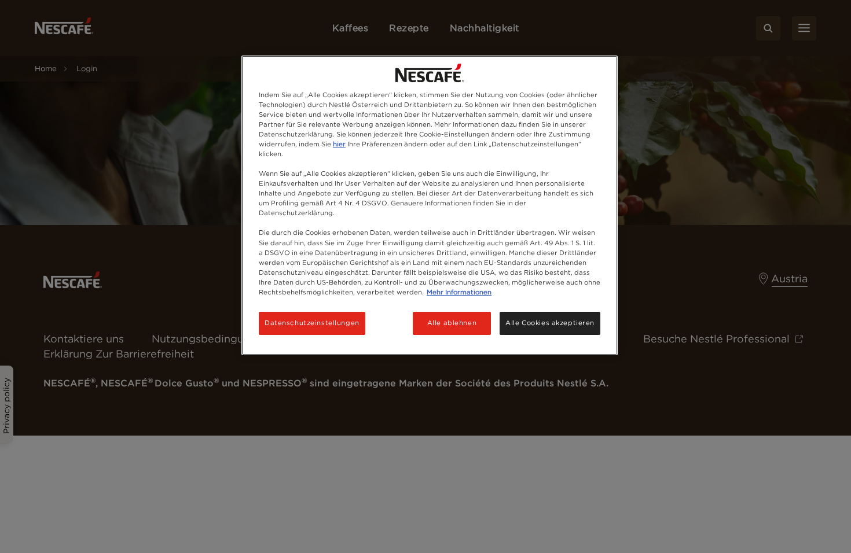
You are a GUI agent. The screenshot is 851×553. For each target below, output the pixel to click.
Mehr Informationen (459, 292)
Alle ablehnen (451, 323)
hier (339, 144)
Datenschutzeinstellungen (312, 323)
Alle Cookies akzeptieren (550, 323)
